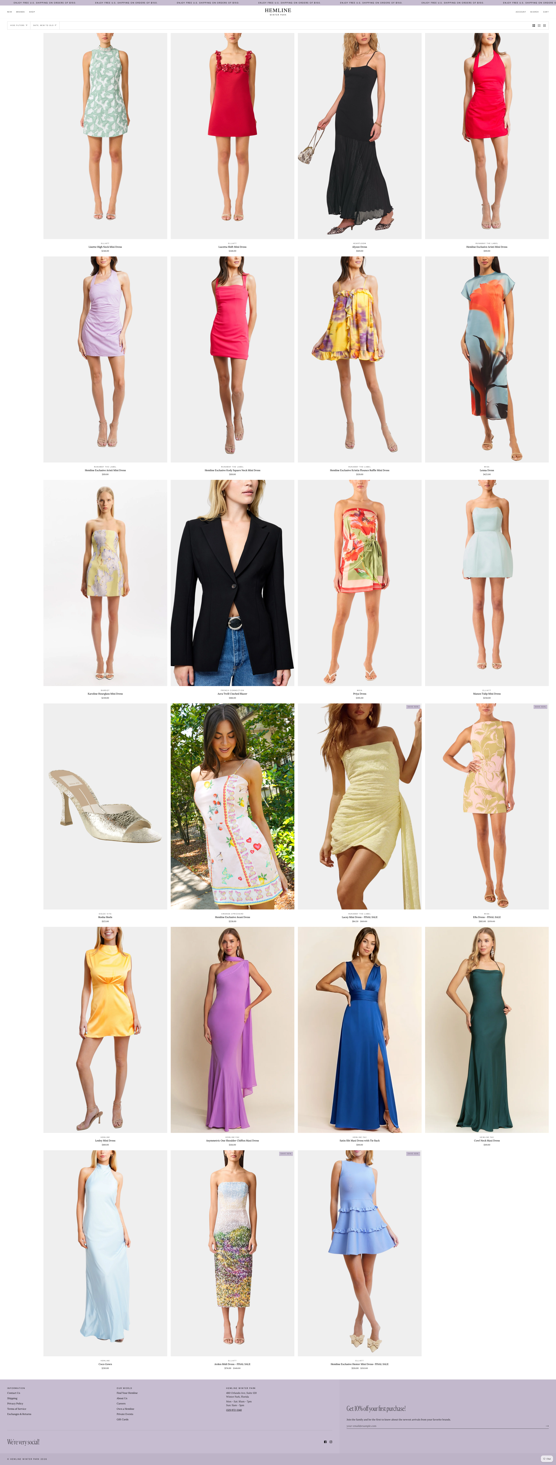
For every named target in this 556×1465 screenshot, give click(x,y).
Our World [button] (124, 1388)
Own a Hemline (125, 1408)
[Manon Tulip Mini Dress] (487, 583)
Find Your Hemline (127, 1393)
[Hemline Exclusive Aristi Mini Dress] (487, 136)
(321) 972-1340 (234, 1410)
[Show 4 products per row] (545, 25)
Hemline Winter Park (25, 1459)
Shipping (12, 1398)
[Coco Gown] (105, 1253)
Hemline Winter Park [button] (241, 1388)
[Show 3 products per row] (539, 25)
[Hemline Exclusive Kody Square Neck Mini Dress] (233, 359)
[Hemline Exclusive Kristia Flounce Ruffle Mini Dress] (360, 359)
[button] (20, 12)
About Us (122, 1398)
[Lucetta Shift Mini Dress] (233, 136)
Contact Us (13, 1393)
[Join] (545, 1426)
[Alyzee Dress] (360, 136)
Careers (121, 1403)
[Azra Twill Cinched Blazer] (233, 583)
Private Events (125, 1414)
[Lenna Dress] (487, 359)
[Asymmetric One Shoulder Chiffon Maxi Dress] (233, 1030)
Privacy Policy (15, 1403)
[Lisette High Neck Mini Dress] (105, 136)
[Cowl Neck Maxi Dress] (487, 1030)
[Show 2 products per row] (533, 25)
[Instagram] (331, 1442)
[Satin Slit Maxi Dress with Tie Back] (360, 1030)
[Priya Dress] (360, 583)
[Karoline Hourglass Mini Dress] (105, 583)
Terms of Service (16, 1408)
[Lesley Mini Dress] (105, 1030)
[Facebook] (325, 1442)
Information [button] (16, 1388)
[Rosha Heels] (105, 806)
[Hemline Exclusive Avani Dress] (233, 806)
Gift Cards (122, 1419)
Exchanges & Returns (19, 1414)
